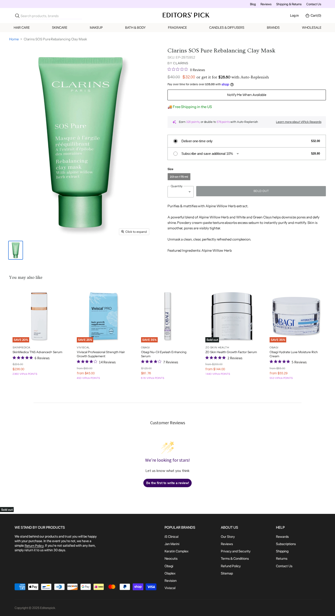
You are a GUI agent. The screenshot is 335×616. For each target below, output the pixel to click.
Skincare (59, 28)
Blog (253, 4)
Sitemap (227, 573)
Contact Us (313, 4)
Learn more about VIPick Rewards (298, 122)
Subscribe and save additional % (207, 153)
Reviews (266, 4)
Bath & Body (135, 28)
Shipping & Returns (289, 4)
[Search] (17, 15)
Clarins (180, 63)
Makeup (96, 28)
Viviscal (170, 588)
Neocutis (171, 559)
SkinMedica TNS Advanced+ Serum (37, 352)
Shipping (282, 551)
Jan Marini (172, 544)
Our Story (228, 537)
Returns (281, 559)
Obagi (169, 566)
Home (14, 39)
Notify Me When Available (246, 95)
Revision (171, 581)
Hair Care (22, 28)
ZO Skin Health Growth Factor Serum (231, 352)
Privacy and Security (235, 551)
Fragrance (177, 28)
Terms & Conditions (235, 559)
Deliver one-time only (196, 141)
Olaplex (170, 573)
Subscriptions (286, 544)
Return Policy (34, 546)
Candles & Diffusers (226, 28)
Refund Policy (231, 566)
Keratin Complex (176, 551)
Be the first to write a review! (167, 483)
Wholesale (311, 28)
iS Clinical (171, 537)
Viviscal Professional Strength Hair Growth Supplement (101, 354)
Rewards (282, 537)
